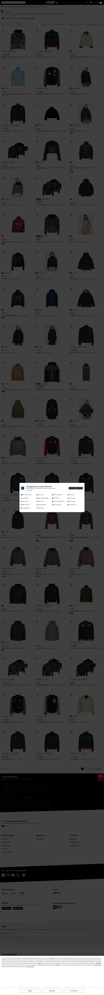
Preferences (74, 991)
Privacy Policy (30, 966)
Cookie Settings (97, 965)
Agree (30, 991)
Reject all (52, 991)
